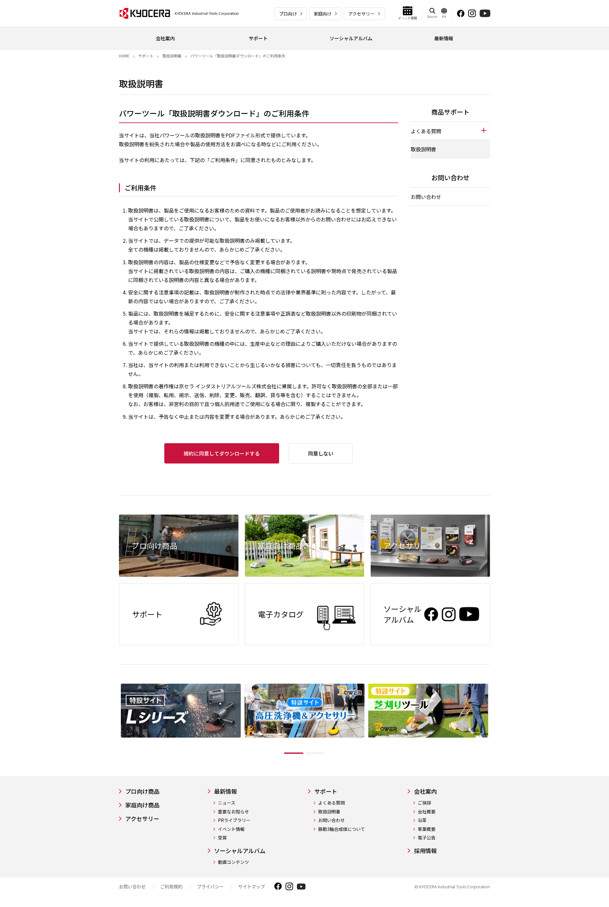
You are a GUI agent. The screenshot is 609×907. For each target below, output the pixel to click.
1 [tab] (293, 753)
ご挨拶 (424, 803)
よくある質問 (331, 803)
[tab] (450, 131)
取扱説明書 (171, 55)
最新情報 (225, 791)
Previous (114, 720)
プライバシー (210, 887)
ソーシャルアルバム (239, 851)
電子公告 (426, 838)
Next (495, 720)
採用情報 (425, 851)
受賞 (222, 838)
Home (124, 55)
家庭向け (322, 13)
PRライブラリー (234, 820)
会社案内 (425, 791)
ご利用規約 (171, 887)
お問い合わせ (426, 196)
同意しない (320, 453)
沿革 (422, 820)
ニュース (226, 803)
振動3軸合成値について (341, 829)
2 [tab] (315, 753)
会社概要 (426, 812)
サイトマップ (251, 887)
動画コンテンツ (233, 862)
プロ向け (288, 13)
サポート (146, 55)
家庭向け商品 (142, 805)
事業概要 (426, 829)
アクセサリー (361, 13)
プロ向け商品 (142, 791)
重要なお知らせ (233, 812)
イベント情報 (231, 829)
